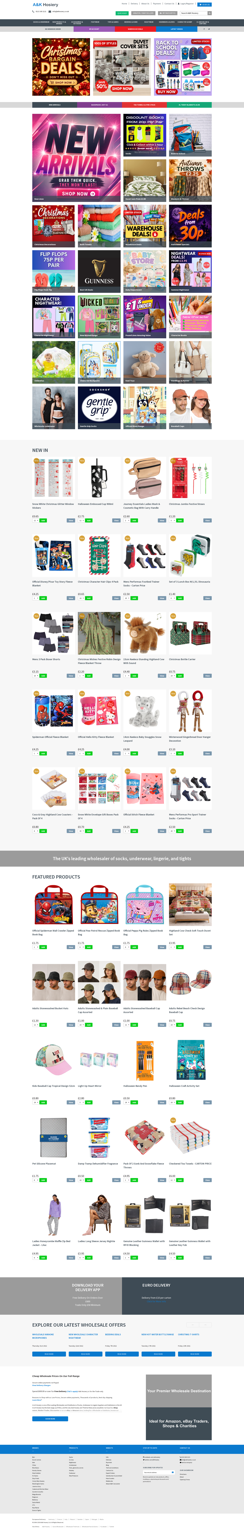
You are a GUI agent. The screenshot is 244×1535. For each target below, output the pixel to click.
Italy (66, 1519)
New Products (73, 1476)
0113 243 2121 (185, 1457)
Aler (33, 1462)
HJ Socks (35, 1476)
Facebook (103, 1527)
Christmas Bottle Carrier (182, 659)
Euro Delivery (156, 1285)
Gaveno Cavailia (37, 1492)
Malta (102, 1519)
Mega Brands (36, 1494)
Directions (183, 1474)
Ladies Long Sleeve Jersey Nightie (96, 1241)
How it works (110, 1478)
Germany (51, 1519)
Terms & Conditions (112, 1468)
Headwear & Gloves (167, 22)
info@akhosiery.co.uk (189, 1460)
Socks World (36, 1502)
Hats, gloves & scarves (76, 1468)
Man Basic (35, 1468)
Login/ (183, 3)
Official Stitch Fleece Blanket (138, 814)
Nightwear (148, 22)
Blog (107, 1465)
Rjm (33, 1457)
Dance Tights (36, 1510)
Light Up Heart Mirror (89, 1085)
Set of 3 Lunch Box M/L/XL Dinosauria (189, 581)
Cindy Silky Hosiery (38, 1481)
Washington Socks (38, 1484)
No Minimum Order (53, 29)
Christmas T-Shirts (188, 1334)
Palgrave (35, 1497)
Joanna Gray (36, 1486)
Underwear (73, 1465)
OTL (33, 1505)
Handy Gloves (36, 1470)
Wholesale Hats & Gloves (90, 1527)
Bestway (35, 1500)
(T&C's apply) (72, 1391)
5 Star (34, 1465)
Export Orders (110, 1473)
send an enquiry (186, 1462)
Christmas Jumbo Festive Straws (187, 503)
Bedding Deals (113, 1334)
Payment (157, 3)
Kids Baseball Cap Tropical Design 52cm (53, 1085)
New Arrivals (54, 105)
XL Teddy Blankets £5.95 (189, 105)
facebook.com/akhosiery (152, 1457)
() (206, 4)
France (59, 1519)
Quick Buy (122, 13)
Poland (72, 1519)
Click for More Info (156, 1301)
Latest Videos (177, 29)
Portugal (94, 1519)
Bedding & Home (131, 22)
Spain (87, 1519)
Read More (49, 1354)
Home (124, 3)
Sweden (80, 1519)
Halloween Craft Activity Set (184, 1085)
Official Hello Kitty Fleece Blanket (96, 736)
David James (36, 1460)
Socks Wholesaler (58, 1527)
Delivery (134, 3)
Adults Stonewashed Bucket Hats (50, 1008)
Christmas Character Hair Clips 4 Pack (98, 581)
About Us (145, 3)
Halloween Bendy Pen (135, 1085)
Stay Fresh (35, 1478)
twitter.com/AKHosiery (151, 1460)
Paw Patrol (35, 1508)
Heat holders (36, 1473)
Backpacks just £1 (99, 105)
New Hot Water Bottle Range (158, 1334)
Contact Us (169, 3)
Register (190, 3)
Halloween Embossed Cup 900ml (95, 503)
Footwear (95, 22)
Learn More (36, 1400)
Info (107, 1457)
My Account (94, 29)
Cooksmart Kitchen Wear (40, 1489)
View (71, 520)
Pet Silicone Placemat (44, 1163)
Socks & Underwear (41, 22)
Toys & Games (113, 22)
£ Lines (71, 1460)
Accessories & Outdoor (77, 23)
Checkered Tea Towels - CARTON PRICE (190, 1163)
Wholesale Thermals (72, 1527)
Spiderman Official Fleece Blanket (50, 736)
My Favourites (169, 13)
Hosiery (71, 1470)
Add (43, 520)
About (182, 1477)
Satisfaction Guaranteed (114, 1476)
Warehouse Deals (135, 29)
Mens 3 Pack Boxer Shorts (46, 659)
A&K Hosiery (46, 1527)
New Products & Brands (59, 23)
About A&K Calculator (113, 1484)
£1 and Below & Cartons (203, 23)
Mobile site (109, 1481)
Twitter (111, 1527)
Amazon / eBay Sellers (143, 13)
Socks (71, 1457)
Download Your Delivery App (87, 1287)
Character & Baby (185, 22)
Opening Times (185, 1479)
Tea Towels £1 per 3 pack (144, 105)
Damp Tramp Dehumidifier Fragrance (98, 1163)
